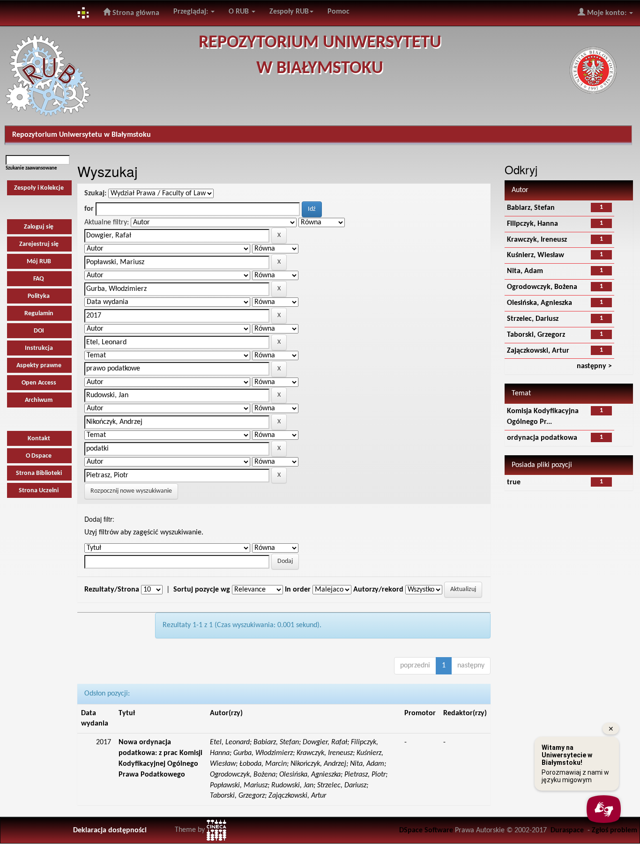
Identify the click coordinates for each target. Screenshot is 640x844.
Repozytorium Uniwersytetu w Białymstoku (81, 135)
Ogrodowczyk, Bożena (542, 287)
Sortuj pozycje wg (201, 589)
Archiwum (38, 400)
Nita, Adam (525, 271)
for (89, 209)
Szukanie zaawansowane (31, 168)
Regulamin (38, 314)
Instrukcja (39, 348)
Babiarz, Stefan (531, 208)
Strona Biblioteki (39, 473)
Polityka (39, 296)
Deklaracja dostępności (110, 830)
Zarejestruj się (39, 244)
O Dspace (39, 456)
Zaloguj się (38, 227)
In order (298, 589)
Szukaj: (95, 193)
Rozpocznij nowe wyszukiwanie (131, 491)
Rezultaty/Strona (111, 589)
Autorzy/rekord (378, 589)
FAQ (38, 279)
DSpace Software (426, 830)
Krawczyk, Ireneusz (537, 240)
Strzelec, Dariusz (532, 319)
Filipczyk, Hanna (532, 224)
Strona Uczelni (39, 491)
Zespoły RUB (289, 11)
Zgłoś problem (614, 830)
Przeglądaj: (191, 11)
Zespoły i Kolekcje (39, 188)
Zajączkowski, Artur (538, 351)
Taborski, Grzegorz (536, 335)
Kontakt (39, 439)
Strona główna (135, 13)
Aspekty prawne (38, 366)
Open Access (39, 383)
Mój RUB (39, 262)
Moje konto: (606, 13)
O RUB (240, 11)
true (514, 482)
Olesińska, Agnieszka (539, 303)
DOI (39, 331)
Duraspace (567, 830)
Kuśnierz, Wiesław (535, 255)
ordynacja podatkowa (542, 438)
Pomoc (338, 11)
